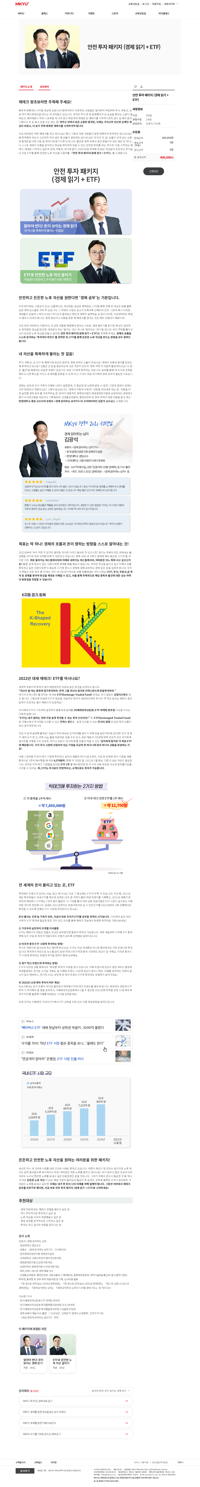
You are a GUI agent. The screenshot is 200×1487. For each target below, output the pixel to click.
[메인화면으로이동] (22, 4)
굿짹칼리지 (21, 1462)
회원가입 (156, 3)
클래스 (44, 13)
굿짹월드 (38, 1462)
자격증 (54, 1462)
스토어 (115, 13)
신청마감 (153, 171)
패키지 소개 (26, 86)
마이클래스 (163, 13)
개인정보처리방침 (160, 1462)
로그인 (145, 3)
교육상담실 (133, 3)
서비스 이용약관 (141, 1462)
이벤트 (91, 13)
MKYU (21, 13)
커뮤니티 (69, 13)
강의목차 (44, 86)
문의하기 (25, 1471)
